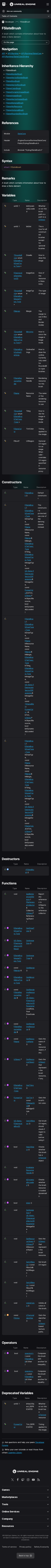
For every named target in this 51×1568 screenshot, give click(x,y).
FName (16, 393)
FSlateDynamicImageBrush (17, 92)
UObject (42, 220)
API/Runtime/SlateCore (31, 53)
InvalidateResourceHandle (30, 1170)
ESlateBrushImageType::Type (18, 299)
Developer (9, 22)
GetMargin (30, 968)
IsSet (28, 1203)
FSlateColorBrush (13, 88)
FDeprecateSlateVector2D (18, 275)
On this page (9, 42)
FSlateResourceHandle (18, 381)
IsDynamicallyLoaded (30, 1182)
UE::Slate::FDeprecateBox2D (18, 1123)
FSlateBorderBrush (14, 74)
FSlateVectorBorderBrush (17, 77)
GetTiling (30, 1085)
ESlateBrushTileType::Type (18, 419)
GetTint (29, 1098)
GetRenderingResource (30, 992)
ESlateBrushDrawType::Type (18, 263)
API (3, 53)
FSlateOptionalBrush (15, 110)
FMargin (17, 311)
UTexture (42, 1158)
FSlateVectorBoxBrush (16, 85)
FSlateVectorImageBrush (16, 99)
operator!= (29, 1353)
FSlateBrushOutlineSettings (18, 352)
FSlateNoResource (14, 106)
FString (16, 1318)
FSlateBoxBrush (13, 81)
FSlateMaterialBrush (14, 103)
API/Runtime (13, 53)
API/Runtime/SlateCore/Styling (15, 56)
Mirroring (29, 332)
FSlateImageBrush (14, 95)
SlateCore (22, 134)
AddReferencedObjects (30, 896)
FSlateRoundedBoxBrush (17, 114)
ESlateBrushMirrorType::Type (18, 340)
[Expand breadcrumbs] (17, 22)
